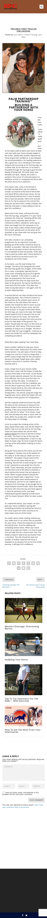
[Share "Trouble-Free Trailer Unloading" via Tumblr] (23, 563)
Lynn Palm (17, 35)
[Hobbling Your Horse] (23, 644)
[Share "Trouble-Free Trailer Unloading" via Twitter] (13, 563)
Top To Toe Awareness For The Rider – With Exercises (21, 699)
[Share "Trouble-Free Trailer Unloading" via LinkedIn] (33, 563)
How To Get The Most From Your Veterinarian (23, 730)
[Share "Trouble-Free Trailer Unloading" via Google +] (18, 563)
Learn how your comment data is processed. (22, 806)
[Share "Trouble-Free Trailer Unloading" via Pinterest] (28, 563)
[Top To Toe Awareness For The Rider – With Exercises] (23, 679)
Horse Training (31, 35)
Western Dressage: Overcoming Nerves (22, 627)
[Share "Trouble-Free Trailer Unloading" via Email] (23, 568)
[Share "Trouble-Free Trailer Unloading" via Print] (28, 568)
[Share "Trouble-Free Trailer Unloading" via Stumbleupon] (18, 568)
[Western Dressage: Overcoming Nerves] (23, 610)
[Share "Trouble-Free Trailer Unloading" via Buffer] (38, 563)
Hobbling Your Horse (16, 659)
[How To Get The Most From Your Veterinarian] (23, 716)
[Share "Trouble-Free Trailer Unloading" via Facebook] (9, 563)
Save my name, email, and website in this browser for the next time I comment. (20, 793)
